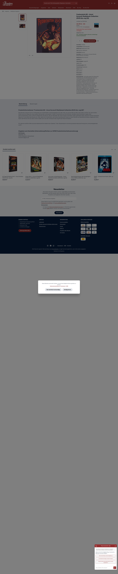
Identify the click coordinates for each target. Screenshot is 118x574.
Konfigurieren (67, 289)
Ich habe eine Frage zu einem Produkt (106, 558)
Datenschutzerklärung (55, 286)
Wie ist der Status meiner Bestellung (105, 555)
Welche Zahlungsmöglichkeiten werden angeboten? (105, 562)
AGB (67, 286)
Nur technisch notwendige (53, 289)
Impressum (62, 286)
